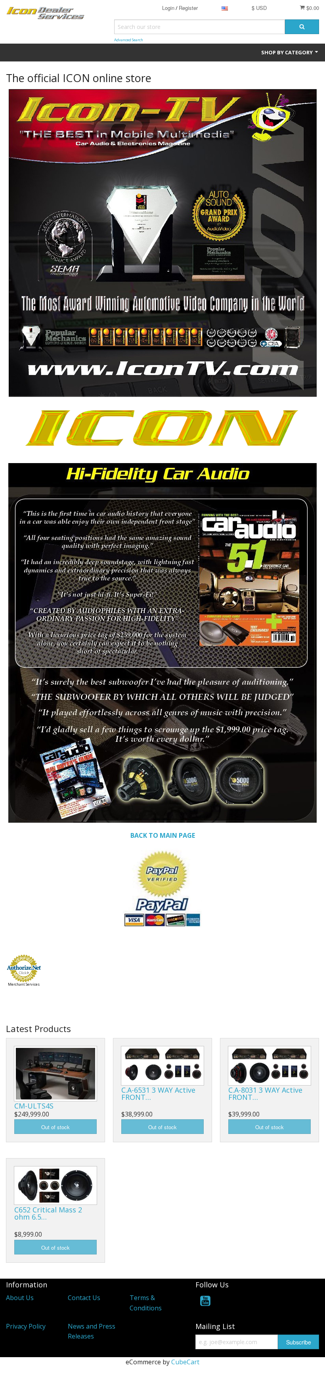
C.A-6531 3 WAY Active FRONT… (158, 1093)
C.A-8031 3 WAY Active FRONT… (265, 1093)
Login (168, 7)
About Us (20, 1297)
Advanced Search (128, 39)
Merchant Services (24, 984)
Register (188, 7)
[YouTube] (205, 1302)
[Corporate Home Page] (162, 887)
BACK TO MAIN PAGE (162, 835)
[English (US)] (225, 7)
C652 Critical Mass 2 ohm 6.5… (48, 1213)
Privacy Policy (26, 1326)
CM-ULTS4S (34, 1106)
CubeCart (185, 1362)
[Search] (302, 26)
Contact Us (84, 1297)
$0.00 (312, 7)
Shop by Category (287, 52)
